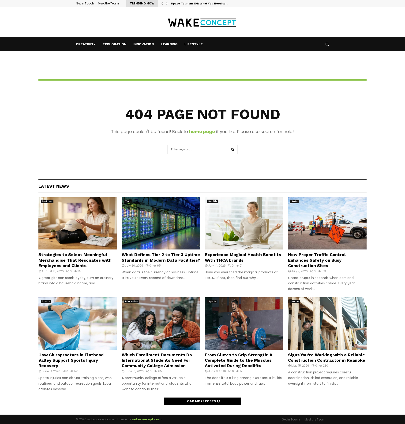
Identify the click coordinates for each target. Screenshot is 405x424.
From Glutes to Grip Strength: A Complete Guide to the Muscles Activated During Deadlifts (238, 360)
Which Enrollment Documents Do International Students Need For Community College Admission (157, 360)
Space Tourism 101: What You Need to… (199, 3)
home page (202, 131)
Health (212, 201)
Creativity (86, 44)
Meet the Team (108, 3)
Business (47, 201)
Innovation (143, 44)
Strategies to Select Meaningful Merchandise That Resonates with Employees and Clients (75, 260)
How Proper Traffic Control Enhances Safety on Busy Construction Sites (317, 260)
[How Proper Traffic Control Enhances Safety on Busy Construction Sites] (327, 223)
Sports (46, 301)
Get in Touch (85, 3)
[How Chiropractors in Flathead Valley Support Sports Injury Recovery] (77, 323)
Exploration (114, 44)
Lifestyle (193, 44)
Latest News (53, 186)
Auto (294, 201)
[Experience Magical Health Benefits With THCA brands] (244, 223)
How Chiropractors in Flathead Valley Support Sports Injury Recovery (71, 360)
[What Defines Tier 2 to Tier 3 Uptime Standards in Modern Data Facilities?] (161, 223)
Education (131, 301)
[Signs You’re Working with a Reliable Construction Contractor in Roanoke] (327, 323)
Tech (128, 201)
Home (295, 301)
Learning (169, 44)
